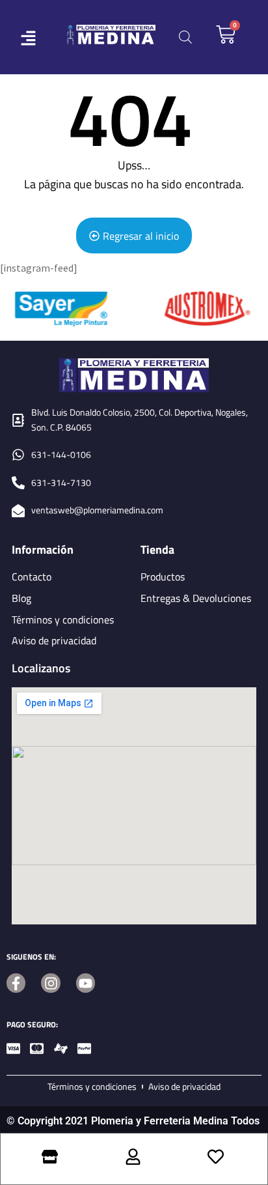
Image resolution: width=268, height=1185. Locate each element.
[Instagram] (50, 982)
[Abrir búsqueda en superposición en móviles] (185, 37)
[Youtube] (85, 982)
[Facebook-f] (16, 982)
